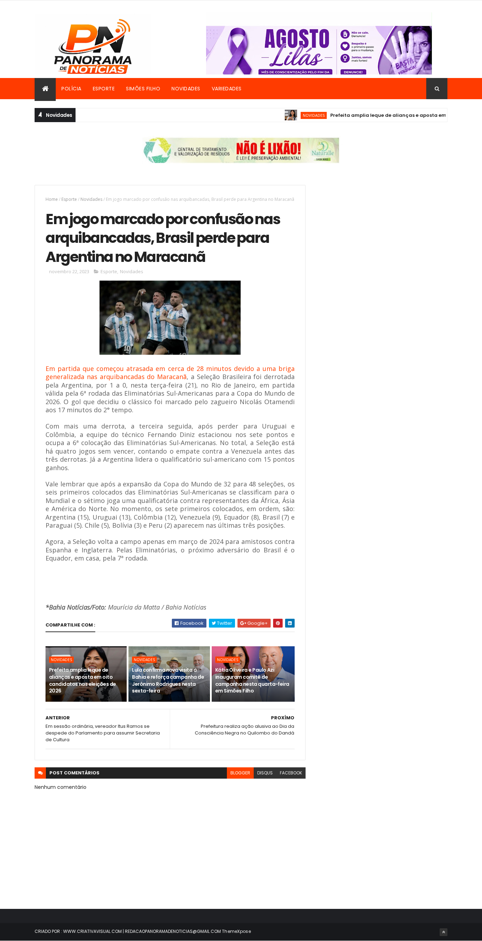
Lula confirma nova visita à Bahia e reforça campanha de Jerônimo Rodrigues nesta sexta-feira (168, 680)
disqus (265, 773)
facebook (291, 773)
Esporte (104, 88)
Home (52, 199)
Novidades (185, 88)
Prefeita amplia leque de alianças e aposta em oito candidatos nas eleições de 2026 (82, 680)
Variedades (227, 88)
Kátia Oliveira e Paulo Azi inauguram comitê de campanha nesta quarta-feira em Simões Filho (252, 680)
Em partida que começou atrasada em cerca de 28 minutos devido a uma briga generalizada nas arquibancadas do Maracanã (170, 372)
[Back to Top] (443, 932)
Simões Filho (143, 88)
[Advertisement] (383, 234)
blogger (240, 773)
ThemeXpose (236, 931)
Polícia (71, 88)
